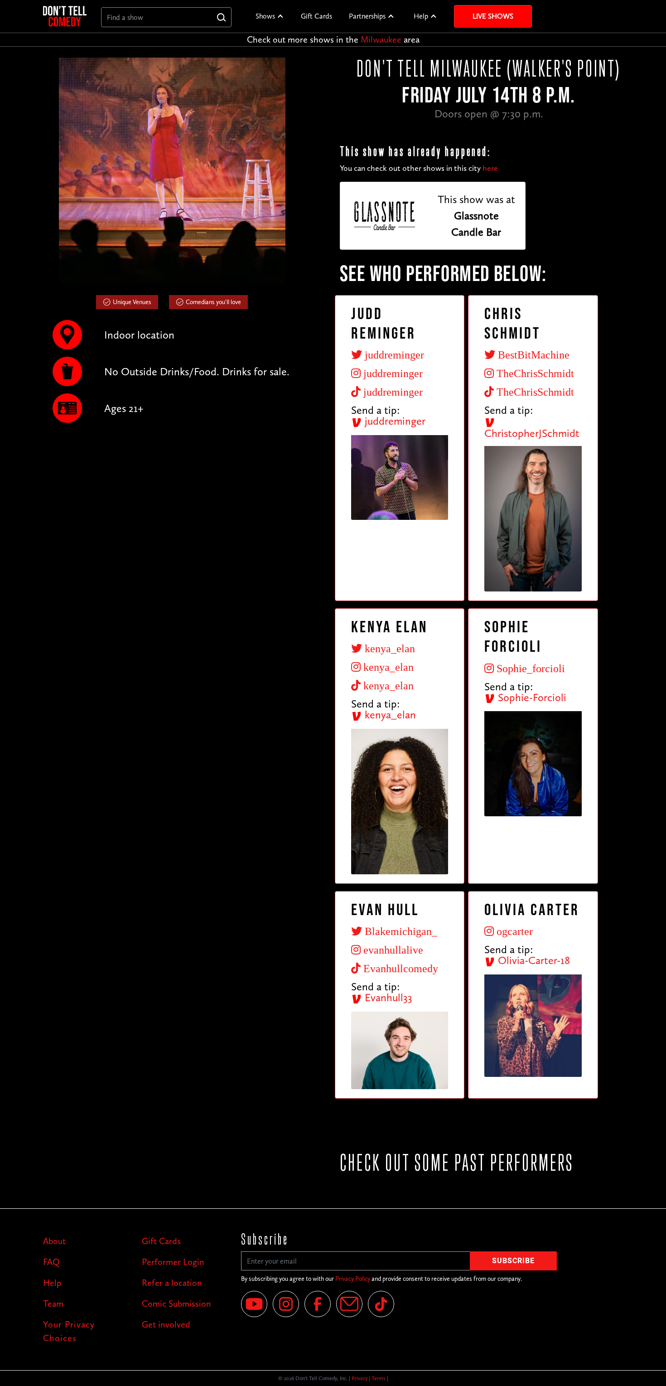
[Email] (349, 1304)
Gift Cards (316, 16)
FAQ (51, 1261)
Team (53, 1303)
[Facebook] (317, 1304)
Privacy (359, 1378)
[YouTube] (254, 1304)
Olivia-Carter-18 (532, 960)
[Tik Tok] (381, 1304)
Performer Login (173, 1261)
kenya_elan (389, 714)
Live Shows (493, 16)
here (490, 168)
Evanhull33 (387, 997)
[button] (270, 16)
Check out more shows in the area (333, 39)
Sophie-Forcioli (530, 697)
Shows (265, 16)
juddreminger (393, 420)
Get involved (166, 1324)
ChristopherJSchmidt (531, 433)
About (54, 1241)
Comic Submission (176, 1303)
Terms (379, 1378)
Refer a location (172, 1282)
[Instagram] (286, 1304)
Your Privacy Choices (69, 1331)
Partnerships (367, 16)
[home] (65, 16)
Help (421, 16)
